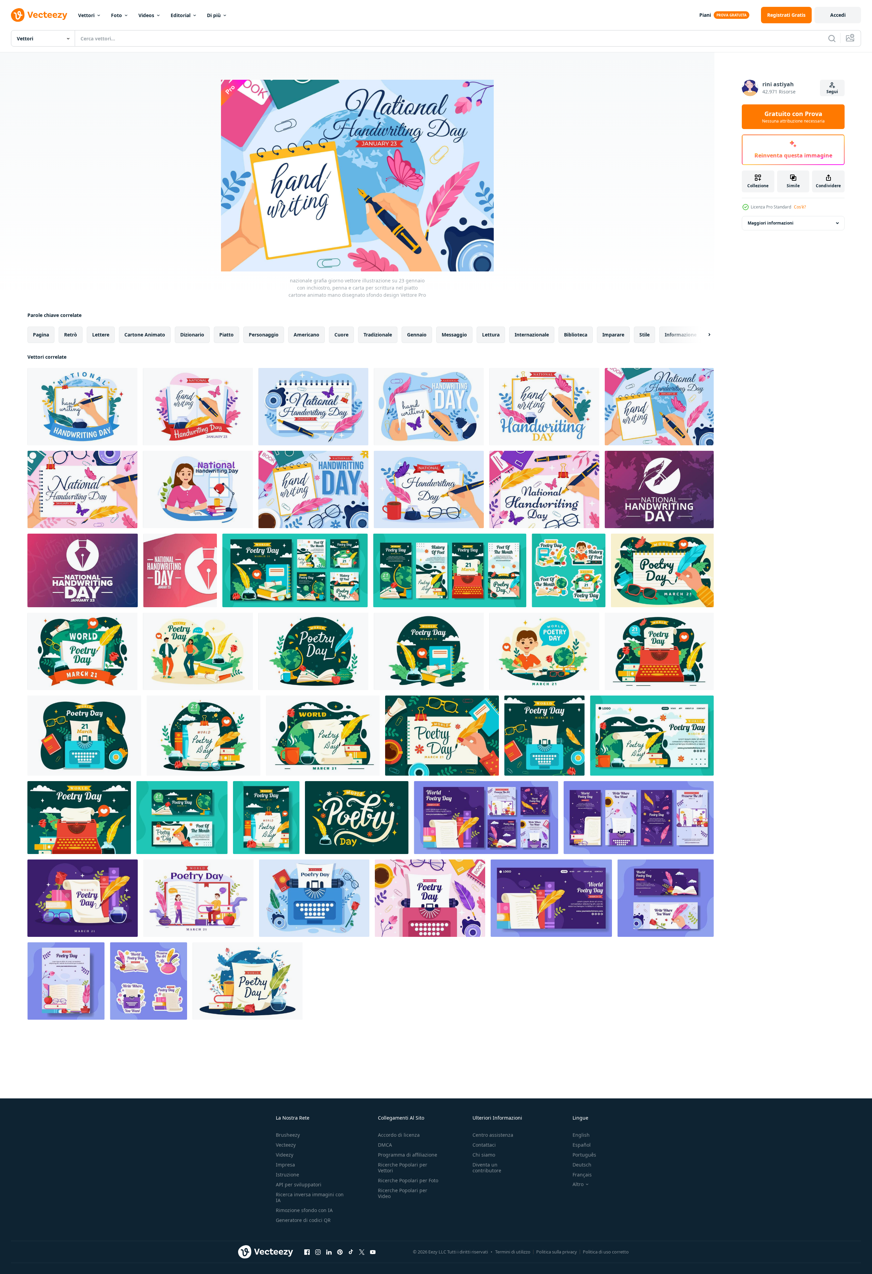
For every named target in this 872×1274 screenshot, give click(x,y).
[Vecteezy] (39, 15)
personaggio (264, 334)
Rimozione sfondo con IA (304, 1210)
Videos (146, 15)
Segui (832, 91)
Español (582, 1145)
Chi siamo (483, 1154)
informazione (681, 334)
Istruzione (287, 1174)
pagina (41, 334)
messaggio (454, 334)
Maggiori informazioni (771, 223)
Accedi (838, 15)
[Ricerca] (832, 38)
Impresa (285, 1164)
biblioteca (575, 334)
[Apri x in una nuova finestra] (362, 1251)
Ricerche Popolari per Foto (408, 1180)
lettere (100, 334)
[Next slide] (703, 335)
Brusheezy (288, 1135)
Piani (705, 15)
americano (306, 334)
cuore (341, 334)
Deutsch (582, 1164)
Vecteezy (286, 1145)
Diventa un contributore (486, 1167)
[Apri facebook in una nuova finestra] (307, 1251)
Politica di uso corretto (606, 1252)
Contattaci (484, 1145)
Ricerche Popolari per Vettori (402, 1167)
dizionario (192, 334)
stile (644, 334)
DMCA (385, 1145)
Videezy (284, 1154)
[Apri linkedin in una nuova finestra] (329, 1251)
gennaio (417, 334)
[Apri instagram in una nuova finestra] (318, 1251)
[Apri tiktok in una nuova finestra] (351, 1251)
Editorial (181, 15)
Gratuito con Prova (793, 117)
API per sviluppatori (298, 1184)
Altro (578, 1184)
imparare (613, 334)
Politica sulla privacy (556, 1252)
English (581, 1135)
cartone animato (144, 334)
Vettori (86, 15)
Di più (214, 15)
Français (582, 1174)
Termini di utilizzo (512, 1252)
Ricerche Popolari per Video (402, 1193)
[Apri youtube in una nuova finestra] (373, 1251)
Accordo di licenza (399, 1135)
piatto (226, 334)
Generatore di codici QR (303, 1220)
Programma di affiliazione (407, 1154)
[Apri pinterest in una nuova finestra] (340, 1251)
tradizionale (378, 334)
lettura (491, 334)
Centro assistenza (492, 1135)
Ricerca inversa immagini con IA (310, 1197)
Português (584, 1154)
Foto (116, 15)
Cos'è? (800, 207)
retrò (70, 334)
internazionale (532, 334)
